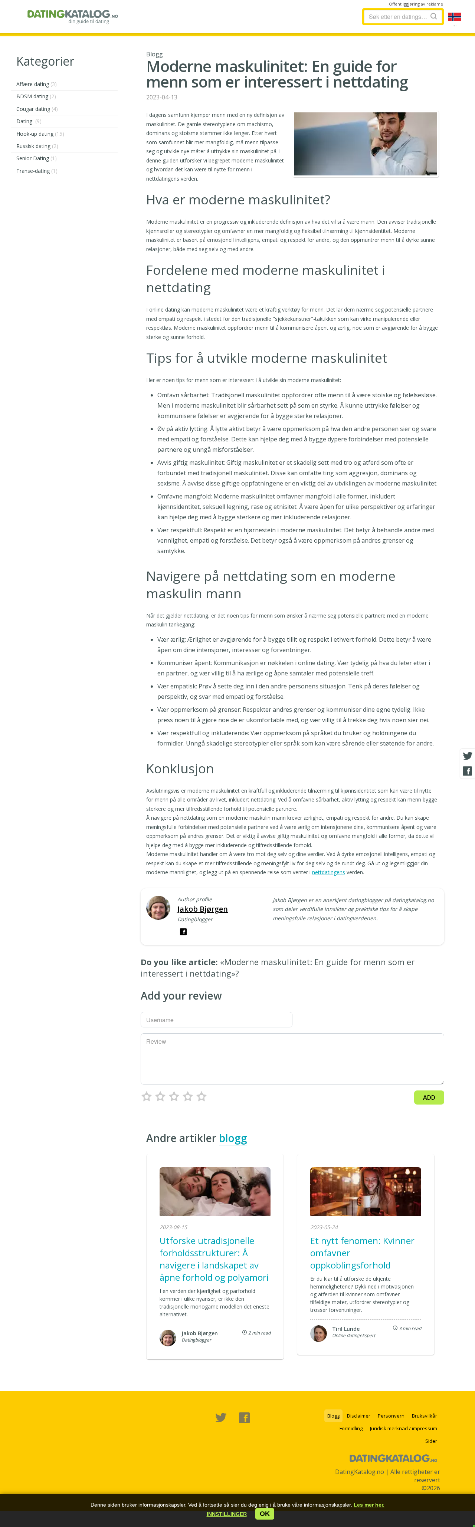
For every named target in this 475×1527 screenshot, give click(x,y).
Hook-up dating (40, 133)
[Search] (434, 16)
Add (429, 1097)
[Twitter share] (467, 756)
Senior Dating (36, 158)
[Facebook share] (467, 771)
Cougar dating (37, 108)
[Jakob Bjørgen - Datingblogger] (158, 908)
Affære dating (36, 84)
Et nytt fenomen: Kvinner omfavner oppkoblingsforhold (362, 1252)
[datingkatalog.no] (73, 17)
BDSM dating (36, 96)
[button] (226, 1514)
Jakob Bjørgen (202, 909)
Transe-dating (37, 170)
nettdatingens (328, 872)
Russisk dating (37, 145)
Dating (29, 121)
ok (265, 1513)
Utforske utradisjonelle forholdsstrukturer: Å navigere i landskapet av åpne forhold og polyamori (214, 1258)
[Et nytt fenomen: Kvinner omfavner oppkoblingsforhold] (365, 1192)
